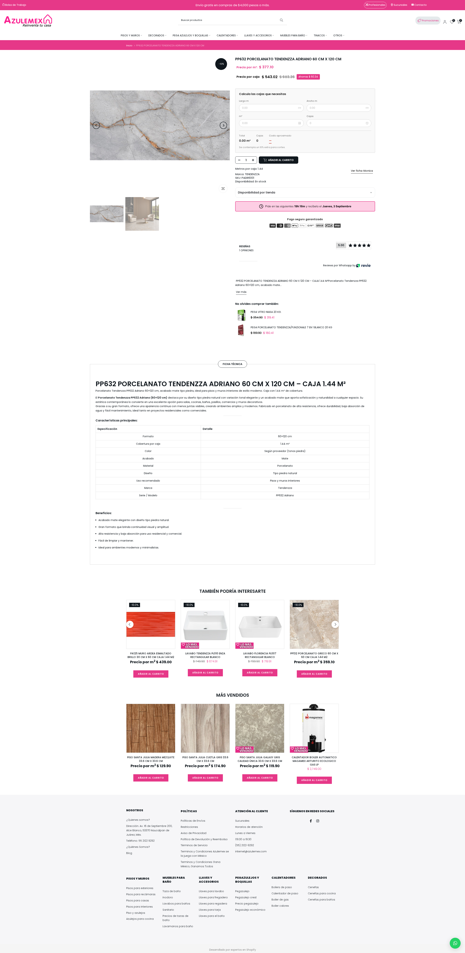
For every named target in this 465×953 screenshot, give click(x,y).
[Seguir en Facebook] (310, 821)
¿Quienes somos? (138, 820)
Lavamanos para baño (178, 926)
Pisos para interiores (139, 906)
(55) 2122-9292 (244, 845)
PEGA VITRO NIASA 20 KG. (266, 312)
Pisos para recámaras (140, 894)
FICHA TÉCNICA (232, 364)
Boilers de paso (282, 887)
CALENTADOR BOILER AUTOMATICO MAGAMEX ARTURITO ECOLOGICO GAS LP (314, 761)
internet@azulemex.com (251, 851)
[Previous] (96, 125)
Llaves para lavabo (211, 891)
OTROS (337, 35)
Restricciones (189, 827)
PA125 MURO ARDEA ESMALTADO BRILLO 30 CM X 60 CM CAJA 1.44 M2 (151, 655)
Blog (129, 853)
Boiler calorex (280, 906)
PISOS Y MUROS (130, 35)
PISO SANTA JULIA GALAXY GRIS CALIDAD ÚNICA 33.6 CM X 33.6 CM (260, 759)
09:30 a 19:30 (243, 839)
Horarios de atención (249, 827)
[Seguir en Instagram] (317, 821)
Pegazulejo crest (246, 897)
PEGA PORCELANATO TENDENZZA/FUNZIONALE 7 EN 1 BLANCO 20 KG (291, 327)
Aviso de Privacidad (193, 833)
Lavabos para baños (176, 903)
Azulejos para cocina (140, 919)
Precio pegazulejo (246, 903)
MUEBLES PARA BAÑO (292, 35)
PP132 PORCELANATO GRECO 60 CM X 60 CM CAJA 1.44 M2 (314, 655)
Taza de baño (172, 891)
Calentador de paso (285, 893)
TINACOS (319, 35)
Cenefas (313, 887)
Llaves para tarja (210, 910)
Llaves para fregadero (213, 897)
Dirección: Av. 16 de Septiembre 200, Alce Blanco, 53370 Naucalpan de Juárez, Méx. (149, 830)
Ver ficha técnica (362, 171)
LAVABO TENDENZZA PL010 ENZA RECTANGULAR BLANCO (205, 655)
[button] (455, 943)
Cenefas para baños (321, 899)
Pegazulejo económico (250, 910)
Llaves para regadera (213, 903)
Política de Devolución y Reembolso (204, 839)
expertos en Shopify (243, 950)
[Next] (223, 125)
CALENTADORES (226, 35)
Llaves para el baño (212, 916)
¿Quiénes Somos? (138, 847)
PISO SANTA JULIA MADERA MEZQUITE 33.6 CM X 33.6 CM (150, 759)
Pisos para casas (137, 900)
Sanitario (168, 910)
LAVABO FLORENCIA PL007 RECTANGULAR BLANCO (259, 655)
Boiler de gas (280, 899)
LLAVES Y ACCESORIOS (258, 35)
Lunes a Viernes (245, 833)
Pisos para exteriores (139, 888)
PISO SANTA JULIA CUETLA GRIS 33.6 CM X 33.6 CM (205, 759)
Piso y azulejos (135, 913)
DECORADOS (156, 35)
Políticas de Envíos (193, 821)
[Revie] (363, 265)
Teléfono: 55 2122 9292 (140, 841)
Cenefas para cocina (322, 893)
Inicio (129, 45)
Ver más (241, 292)
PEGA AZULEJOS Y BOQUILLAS (190, 35)
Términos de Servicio (194, 845)
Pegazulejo (242, 891)
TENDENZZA (252, 174)
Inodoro (168, 897)
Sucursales (242, 821)
